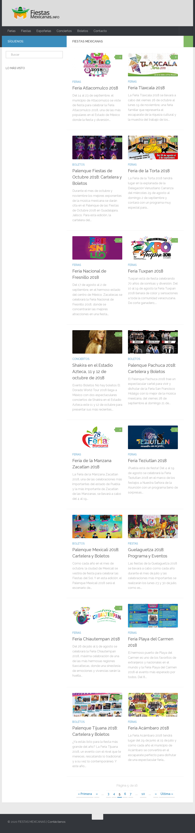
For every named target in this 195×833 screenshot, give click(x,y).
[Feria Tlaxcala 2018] (153, 64)
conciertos (80, 358)
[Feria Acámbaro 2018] (153, 705)
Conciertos (64, 31)
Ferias (11, 31)
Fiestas (26, 31)
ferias (76, 81)
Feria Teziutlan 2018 (147, 460)
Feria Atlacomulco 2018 (95, 87)
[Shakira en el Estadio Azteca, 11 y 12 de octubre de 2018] (97, 342)
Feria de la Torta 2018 (149, 170)
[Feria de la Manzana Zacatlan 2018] (97, 437)
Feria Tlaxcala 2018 (146, 87)
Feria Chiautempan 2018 (96, 638)
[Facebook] (46, 41)
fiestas (133, 543)
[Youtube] (58, 41)
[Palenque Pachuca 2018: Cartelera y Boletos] (153, 342)
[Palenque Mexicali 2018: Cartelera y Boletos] (97, 526)
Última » (167, 794)
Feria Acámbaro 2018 (148, 727)
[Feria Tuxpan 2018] (153, 248)
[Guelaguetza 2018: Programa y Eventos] (153, 526)
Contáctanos (56, 821)
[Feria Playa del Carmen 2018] (153, 615)
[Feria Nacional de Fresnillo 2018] (97, 248)
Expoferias (43, 31)
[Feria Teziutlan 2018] (153, 437)
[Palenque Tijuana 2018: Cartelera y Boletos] (97, 705)
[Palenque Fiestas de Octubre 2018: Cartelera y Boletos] (97, 147)
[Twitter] (52, 41)
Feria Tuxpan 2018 (145, 271)
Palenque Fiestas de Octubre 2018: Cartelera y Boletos (97, 177)
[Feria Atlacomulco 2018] (97, 65)
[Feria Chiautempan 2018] (97, 615)
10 (143, 794)
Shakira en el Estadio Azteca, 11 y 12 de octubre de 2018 (92, 371)
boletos (78, 164)
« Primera (85, 794)
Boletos (82, 31)
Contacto (100, 31)
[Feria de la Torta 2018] (153, 147)
